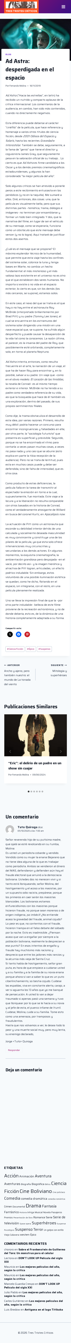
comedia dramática (34, 1198)
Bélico (47, 1184)
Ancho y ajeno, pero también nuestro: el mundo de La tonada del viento (17, 674)
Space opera (25, 1223)
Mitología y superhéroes (59, 670)
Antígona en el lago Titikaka (44, 1309)
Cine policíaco (59, 1192)
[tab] (28, 791)
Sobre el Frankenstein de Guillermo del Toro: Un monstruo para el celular (34, 1251)
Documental (19, 1206)
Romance (39, 1217)
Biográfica (38, 1184)
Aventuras (12, 1183)
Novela (47, 1212)
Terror (38, 1229)
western (24, 1235)
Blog (8, 54)
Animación (26, 1176)
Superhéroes (44, 1223)
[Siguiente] (61, 751)
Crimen (8, 1206)
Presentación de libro (23, 1217)
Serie (49, 1217)
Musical (39, 1212)
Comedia (12, 1198)
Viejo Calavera (11, 1235)
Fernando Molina (17, 86)
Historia (23, 1212)
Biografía (26, 1184)
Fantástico (11, 1212)
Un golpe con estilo (54, 1230)
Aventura (43, 1176)
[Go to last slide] (10, 751)
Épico (30, 649)
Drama (33, 1206)
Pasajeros (56, 1212)
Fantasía (49, 1206)
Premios (8, 1217)
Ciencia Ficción (15, 649)
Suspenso (44, 649)
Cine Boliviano (36, 1191)
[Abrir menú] (63, 7)
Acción (11, 1175)
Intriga (30, 1212)
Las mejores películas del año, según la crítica (32, 1269)
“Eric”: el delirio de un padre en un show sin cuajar (34, 765)
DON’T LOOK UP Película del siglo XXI (33, 1260)
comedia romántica (56, 1199)
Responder (14, 1050)
